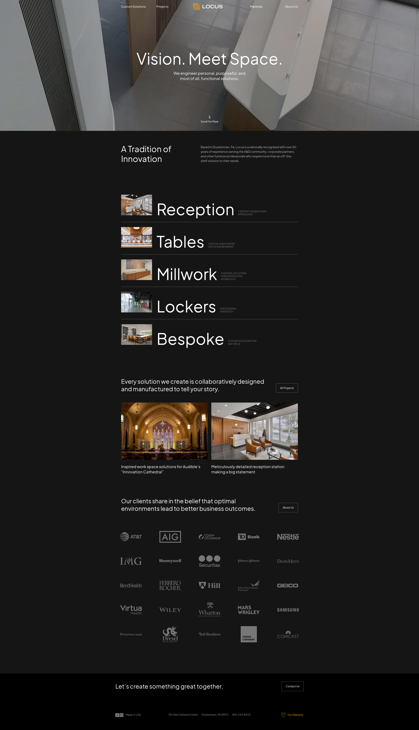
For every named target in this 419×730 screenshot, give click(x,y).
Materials (256, 6)
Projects (162, 6)
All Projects (287, 388)
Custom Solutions (133, 6)
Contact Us (293, 686)
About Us (291, 6)
